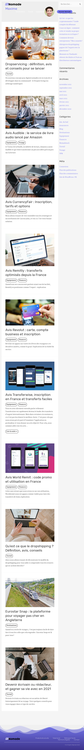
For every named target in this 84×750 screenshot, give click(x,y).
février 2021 (64, 102)
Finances (22, 211)
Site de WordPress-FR (68, 177)
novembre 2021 (65, 84)
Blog (61, 129)
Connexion (63, 166)
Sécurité (51, 12)
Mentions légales (64, 740)
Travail (30, 12)
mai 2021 (62, 91)
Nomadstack (64, 143)
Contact (76, 740)
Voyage (22, 142)
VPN (61, 153)
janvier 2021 (64, 105)
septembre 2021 (65, 88)
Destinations (20, 12)
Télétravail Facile (69, 738)
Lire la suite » (11, 431)
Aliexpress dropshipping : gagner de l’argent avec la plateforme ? (69, 47)
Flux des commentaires (68, 173)
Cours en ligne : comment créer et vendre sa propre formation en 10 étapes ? (69, 31)
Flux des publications (67, 170)
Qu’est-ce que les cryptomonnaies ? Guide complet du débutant (69, 21)
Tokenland (56, 738)
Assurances (63, 125)
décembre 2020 (65, 109)
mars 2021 (63, 98)
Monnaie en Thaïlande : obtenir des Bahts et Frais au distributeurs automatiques (70, 57)
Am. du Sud (63, 122)
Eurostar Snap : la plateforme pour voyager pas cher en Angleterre (27, 616)
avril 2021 (63, 95)
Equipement (40, 12)
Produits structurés (42, 738)
